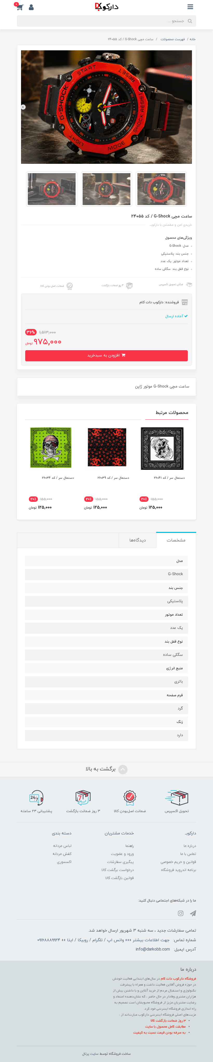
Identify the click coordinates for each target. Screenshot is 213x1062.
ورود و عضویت (122, 854)
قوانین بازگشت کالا (119, 878)
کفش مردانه (61, 854)
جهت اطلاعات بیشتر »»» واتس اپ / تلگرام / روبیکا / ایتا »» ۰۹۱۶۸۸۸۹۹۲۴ (103, 940)
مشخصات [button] (176, 540)
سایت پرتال (90, 1054)
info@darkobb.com (153, 949)
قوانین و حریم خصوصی (178, 862)
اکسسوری (64, 862)
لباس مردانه (62, 845)
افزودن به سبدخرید (104, 355)
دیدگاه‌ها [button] (137, 540)
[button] (23, 7)
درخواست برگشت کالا (117, 870)
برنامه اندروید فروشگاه (178, 870)
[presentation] (189, 107)
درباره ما (190, 845)
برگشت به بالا (101, 769)
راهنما (129, 845)
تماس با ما (188, 854)
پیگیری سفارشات (120, 862)
